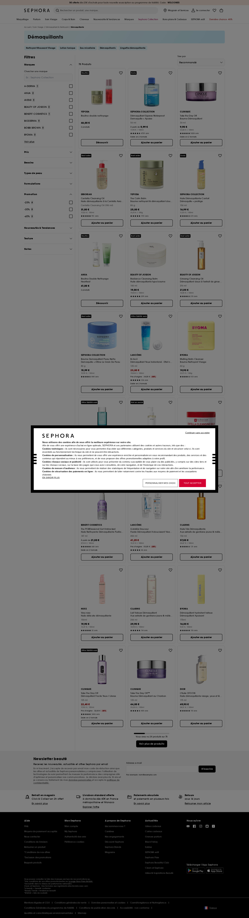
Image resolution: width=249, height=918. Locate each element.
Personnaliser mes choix (160, 483)
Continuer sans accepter (197, 432)
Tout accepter (192, 483)
